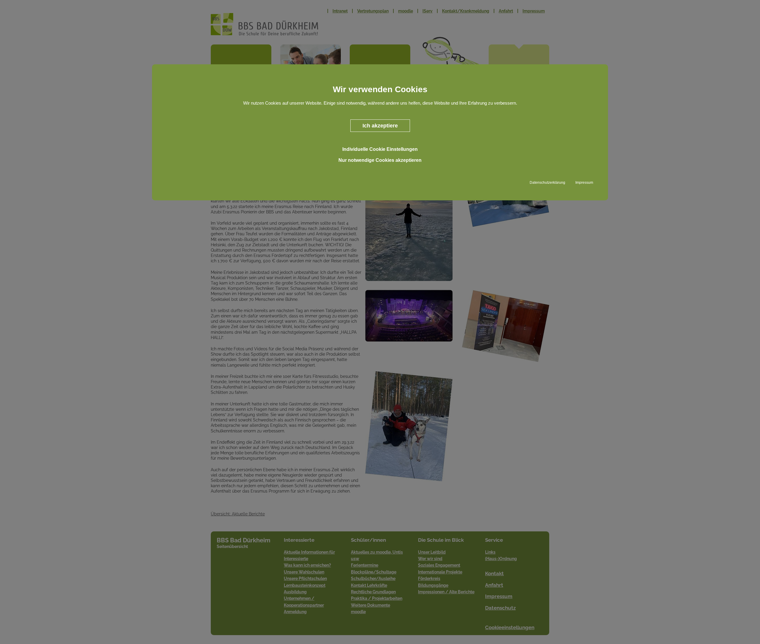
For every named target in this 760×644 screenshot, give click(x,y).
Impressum (584, 182)
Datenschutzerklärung (547, 182)
